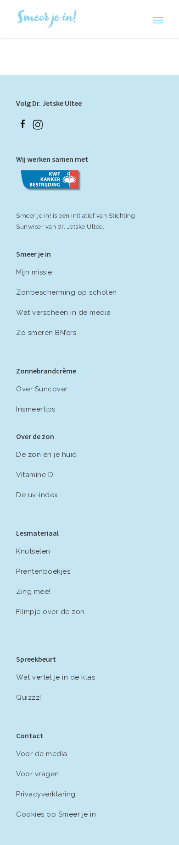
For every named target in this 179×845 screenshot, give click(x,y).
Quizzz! (28, 697)
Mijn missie (34, 272)
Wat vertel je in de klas (55, 677)
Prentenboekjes (43, 571)
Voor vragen (37, 774)
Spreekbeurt (36, 659)
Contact (29, 735)
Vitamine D (34, 475)
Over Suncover (42, 389)
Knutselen (33, 551)
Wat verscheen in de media (63, 312)
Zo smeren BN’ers (46, 333)
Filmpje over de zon (50, 612)
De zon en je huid (46, 454)
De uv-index (37, 495)
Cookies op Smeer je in (56, 814)
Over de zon (35, 436)
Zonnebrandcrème (46, 370)
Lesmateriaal (37, 533)
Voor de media (41, 754)
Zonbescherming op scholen (66, 292)
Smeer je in (33, 253)
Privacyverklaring (46, 794)
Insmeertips (36, 409)
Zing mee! (33, 591)
